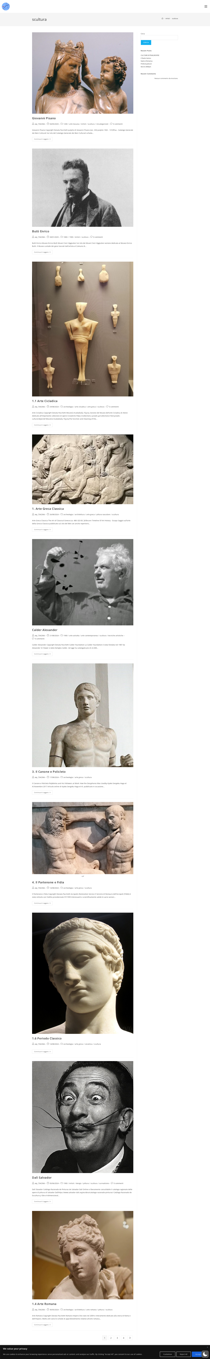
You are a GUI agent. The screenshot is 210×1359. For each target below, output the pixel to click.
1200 (65, 124)
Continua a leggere (43, 139)
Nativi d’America (146, 61)
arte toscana (74, 124)
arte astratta (74, 635)
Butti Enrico (40, 231)
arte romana (91, 1309)
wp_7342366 (40, 124)
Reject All (183, 1354)
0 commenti (118, 124)
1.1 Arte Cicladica (45, 401)
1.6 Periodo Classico (47, 1038)
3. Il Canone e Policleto (49, 772)
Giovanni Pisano (44, 118)
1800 (65, 237)
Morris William (146, 67)
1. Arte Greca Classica (48, 509)
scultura (175, 18)
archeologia (68, 407)
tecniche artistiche (115, 635)
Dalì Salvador (42, 1177)
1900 (71, 237)
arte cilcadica (80, 407)
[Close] (207, 1347)
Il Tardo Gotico (146, 58)
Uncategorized (102, 124)
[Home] (162, 18)
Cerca (143, 34)
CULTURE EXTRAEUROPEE (150, 55)
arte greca (92, 407)
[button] (205, 1354)
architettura (80, 514)
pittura (86, 1183)
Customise (167, 1354)
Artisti (83, 124)
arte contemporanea (89, 635)
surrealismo (104, 1183)
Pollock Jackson (146, 64)
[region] (105, 1352)
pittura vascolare (103, 514)
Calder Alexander (44, 630)
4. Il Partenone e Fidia (48, 882)
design (78, 1183)
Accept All (199, 1354)
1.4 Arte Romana (44, 1304)
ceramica (88, 1044)
